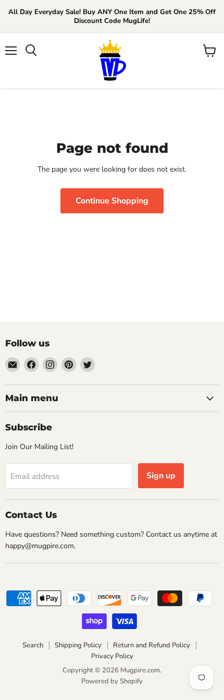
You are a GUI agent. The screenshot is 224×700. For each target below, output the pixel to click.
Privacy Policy (112, 656)
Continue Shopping (112, 201)
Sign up (161, 475)
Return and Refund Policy (151, 645)
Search (32, 645)
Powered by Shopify (112, 681)
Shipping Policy (78, 645)
